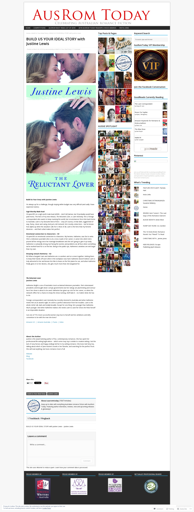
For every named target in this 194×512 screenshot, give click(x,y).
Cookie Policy (46, 508)
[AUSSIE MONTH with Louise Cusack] (110, 135)
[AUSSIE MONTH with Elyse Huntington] (118, 221)
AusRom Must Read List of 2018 (62, 28)
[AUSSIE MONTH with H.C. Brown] (118, 203)
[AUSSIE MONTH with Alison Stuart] (110, 172)
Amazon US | (31, 322)
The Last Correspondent (143, 104)
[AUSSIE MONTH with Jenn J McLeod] (102, 160)
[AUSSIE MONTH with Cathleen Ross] (102, 246)
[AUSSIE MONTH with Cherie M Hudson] (110, 166)
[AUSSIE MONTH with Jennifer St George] (110, 184)
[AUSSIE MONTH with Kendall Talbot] (126, 215)
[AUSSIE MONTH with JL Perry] (118, 160)
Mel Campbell (139, 140)
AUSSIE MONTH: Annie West (153, 220)
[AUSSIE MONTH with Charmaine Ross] (118, 141)
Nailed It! (138, 138)
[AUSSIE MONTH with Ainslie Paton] (126, 141)
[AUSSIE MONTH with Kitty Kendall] (118, 197)
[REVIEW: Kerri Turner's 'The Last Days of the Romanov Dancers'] (106, 80)
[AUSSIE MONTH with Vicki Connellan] (126, 172)
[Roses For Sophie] (165, 117)
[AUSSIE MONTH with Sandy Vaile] (102, 141)
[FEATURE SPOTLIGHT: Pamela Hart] (106, 46)
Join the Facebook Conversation (149, 87)
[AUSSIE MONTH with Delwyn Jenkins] (118, 246)
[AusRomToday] (97, 14)
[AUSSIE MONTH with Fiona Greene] (118, 228)
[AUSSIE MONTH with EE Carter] (110, 154)
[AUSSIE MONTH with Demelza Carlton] (102, 203)
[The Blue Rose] (165, 133)
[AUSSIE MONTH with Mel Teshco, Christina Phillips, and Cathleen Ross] (118, 184)
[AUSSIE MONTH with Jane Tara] (118, 209)
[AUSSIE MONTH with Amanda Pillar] (118, 172)
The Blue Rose (140, 129)
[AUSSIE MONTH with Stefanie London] (126, 252)
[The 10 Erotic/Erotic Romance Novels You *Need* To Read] (123, 97)
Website (29, 354)
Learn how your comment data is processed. (71, 467)
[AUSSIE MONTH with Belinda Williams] (102, 271)
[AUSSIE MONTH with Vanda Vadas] (126, 154)
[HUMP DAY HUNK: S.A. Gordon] (106, 97)
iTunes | (56, 322)
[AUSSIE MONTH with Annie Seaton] (126, 246)
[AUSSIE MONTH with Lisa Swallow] (110, 228)
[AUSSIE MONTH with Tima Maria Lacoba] (102, 172)
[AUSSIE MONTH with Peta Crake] (102, 234)
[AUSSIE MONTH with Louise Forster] (110, 215)
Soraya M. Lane (140, 106)
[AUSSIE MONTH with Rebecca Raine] (118, 234)
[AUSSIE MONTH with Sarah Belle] (118, 215)
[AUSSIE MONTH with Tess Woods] (118, 252)
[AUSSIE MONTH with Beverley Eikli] (126, 197)
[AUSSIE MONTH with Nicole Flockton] (118, 258)
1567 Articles (65, 400)
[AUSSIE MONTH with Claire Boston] (102, 154)
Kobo (62, 322)
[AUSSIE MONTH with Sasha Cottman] (126, 178)
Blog (28, 356)
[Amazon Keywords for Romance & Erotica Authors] (165, 125)
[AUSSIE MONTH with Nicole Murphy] (110, 240)
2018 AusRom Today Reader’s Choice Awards (97, 28)
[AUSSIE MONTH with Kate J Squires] (126, 240)
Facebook (29, 359)
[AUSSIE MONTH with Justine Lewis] (110, 221)
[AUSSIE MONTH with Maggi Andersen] (102, 215)
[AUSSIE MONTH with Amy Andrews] (110, 147)
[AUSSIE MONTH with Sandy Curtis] (102, 166)
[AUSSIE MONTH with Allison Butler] (126, 221)
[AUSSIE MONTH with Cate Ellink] (118, 178)
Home (28, 28)
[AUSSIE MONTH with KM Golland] (118, 265)
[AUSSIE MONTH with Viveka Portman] (110, 258)
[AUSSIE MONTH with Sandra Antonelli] (102, 147)
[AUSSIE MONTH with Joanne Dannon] (110, 252)
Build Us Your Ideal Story (63, 49)
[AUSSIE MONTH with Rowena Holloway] (102, 240)
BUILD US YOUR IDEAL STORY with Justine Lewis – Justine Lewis (49, 426)
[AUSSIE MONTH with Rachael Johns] (126, 209)
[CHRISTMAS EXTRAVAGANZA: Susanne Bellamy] (106, 63)
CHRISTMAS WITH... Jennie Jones (155, 238)
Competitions (39, 28)
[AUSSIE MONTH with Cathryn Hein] (102, 265)
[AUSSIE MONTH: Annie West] (123, 80)
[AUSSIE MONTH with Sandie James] (102, 258)
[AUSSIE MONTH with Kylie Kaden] (110, 246)
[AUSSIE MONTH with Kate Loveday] (126, 234)
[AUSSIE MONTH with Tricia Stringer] (102, 184)
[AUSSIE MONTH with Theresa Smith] (110, 271)
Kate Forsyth (139, 131)
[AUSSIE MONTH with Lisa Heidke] (118, 191)
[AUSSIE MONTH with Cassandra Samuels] (110, 178)
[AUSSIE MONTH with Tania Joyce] (118, 271)
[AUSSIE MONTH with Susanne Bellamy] (110, 203)
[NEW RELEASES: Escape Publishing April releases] (123, 114)
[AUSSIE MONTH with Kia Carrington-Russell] (126, 166)
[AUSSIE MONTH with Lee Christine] (102, 221)
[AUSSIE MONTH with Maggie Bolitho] (126, 147)
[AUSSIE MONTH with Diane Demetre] (126, 228)
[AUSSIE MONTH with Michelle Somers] (102, 228)
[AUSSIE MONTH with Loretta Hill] (126, 203)
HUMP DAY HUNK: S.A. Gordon (154, 226)
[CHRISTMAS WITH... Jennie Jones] (106, 114)
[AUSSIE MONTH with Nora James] (126, 265)
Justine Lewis (53, 394)
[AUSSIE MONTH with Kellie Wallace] (102, 252)
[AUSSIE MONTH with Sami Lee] (102, 191)
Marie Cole (139, 125)
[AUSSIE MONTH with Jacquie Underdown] (110, 265)
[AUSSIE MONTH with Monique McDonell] (110, 197)
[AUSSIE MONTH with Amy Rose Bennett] (126, 184)
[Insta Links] (123, 46)
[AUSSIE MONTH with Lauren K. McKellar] (102, 178)
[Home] (123, 63)
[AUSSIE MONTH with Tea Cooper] (110, 191)
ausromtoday (49, 49)
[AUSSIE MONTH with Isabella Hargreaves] (110, 209)
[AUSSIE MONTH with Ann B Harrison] (102, 209)
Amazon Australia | (45, 322)
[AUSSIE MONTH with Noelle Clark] (118, 135)
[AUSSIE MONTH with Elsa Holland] (118, 166)
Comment (86, 461)
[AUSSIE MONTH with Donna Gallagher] (102, 197)
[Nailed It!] (165, 142)
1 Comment (76, 49)
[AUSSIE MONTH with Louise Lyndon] (118, 240)
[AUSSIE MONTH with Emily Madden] (110, 160)
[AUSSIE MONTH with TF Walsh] (118, 147)
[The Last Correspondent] (165, 108)
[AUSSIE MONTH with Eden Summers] (126, 258)
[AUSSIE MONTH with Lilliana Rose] (102, 135)
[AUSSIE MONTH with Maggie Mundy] (110, 234)
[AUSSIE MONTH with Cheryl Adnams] (110, 141)
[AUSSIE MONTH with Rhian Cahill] (126, 191)
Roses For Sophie (141, 112)
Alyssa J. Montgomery (141, 114)
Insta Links (124, 28)
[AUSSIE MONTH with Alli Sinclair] (126, 160)
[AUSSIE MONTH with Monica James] (118, 154)
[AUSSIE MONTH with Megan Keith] (126, 135)
